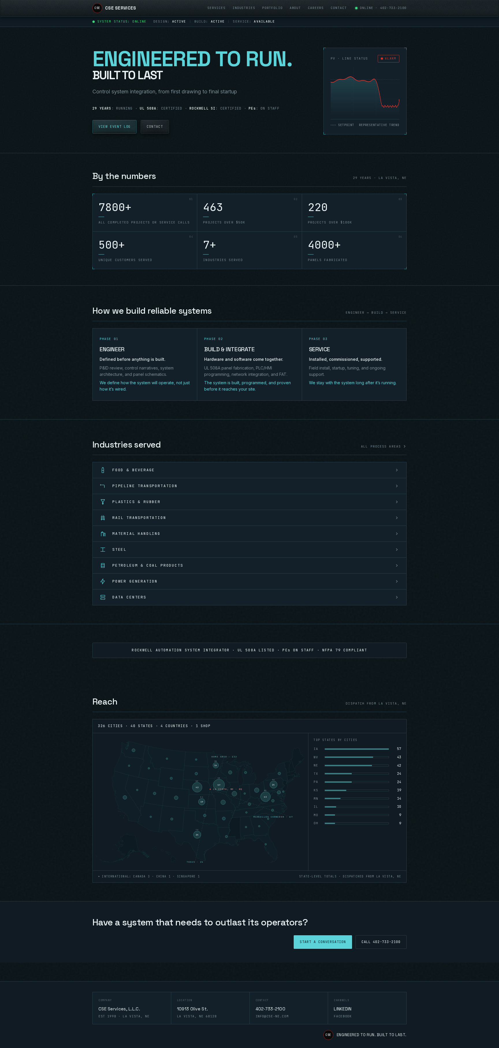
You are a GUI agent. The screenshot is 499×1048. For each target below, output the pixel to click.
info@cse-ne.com (272, 1016)
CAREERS (316, 8)
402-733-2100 (393, 8)
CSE (328, 1035)
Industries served (126, 444)
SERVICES (216, 8)
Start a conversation (323, 942)
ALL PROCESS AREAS (381, 446)
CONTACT (339, 8)
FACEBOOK (342, 1016)
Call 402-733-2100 (381, 942)
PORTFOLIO (272, 8)
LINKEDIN (342, 1009)
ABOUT (295, 8)
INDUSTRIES (243, 8)
